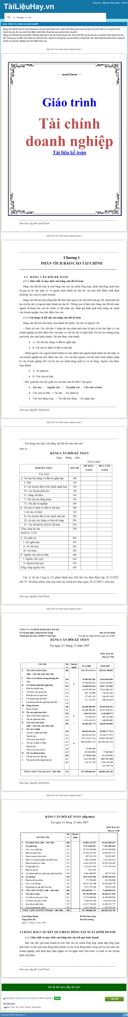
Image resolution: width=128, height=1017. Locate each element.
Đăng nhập (115, 3)
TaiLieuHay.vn (20, 1015)
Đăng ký (106, 3)
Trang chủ (97, 3)
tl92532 (25, 998)
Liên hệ (124, 3)
